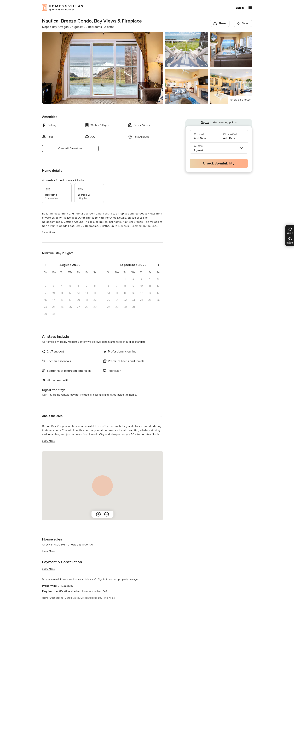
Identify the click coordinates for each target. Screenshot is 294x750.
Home (45, 597)
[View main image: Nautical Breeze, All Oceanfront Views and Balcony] (102, 68)
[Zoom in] (98, 514)
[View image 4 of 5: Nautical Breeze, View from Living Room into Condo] (186, 86)
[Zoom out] (106, 514)
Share (222, 23)
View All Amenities (70, 148)
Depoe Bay (96, 597)
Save (245, 23)
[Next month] (158, 265)
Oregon (84, 597)
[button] (116, 285)
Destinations (56, 597)
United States (72, 597)
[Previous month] (45, 265)
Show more (48, 232)
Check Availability (218, 163)
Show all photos (240, 99)
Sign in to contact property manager (118, 579)
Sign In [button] (239, 7)
